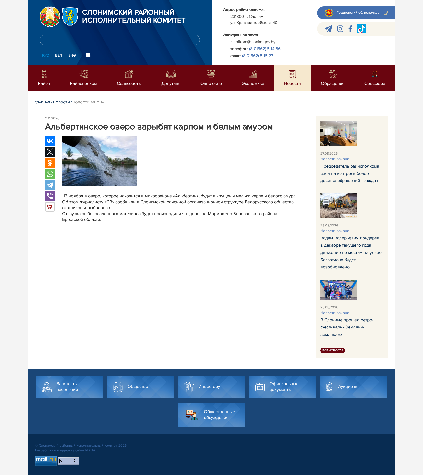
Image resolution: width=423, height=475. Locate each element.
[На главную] (50, 16)
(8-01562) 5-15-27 (257, 55)
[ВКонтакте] (50, 141)
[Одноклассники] (50, 163)
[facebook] (350, 28)
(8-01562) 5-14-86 (265, 48)
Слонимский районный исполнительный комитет (134, 16)
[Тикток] (361, 28)
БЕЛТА (90, 450)
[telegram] (328, 28)
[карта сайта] (88, 54)
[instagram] (340, 28)
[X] (50, 152)
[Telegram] (50, 185)
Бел (58, 55)
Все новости (332, 350)
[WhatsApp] (50, 174)
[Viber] (50, 196)
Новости (61, 102)
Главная (42, 102)
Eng (72, 55)
